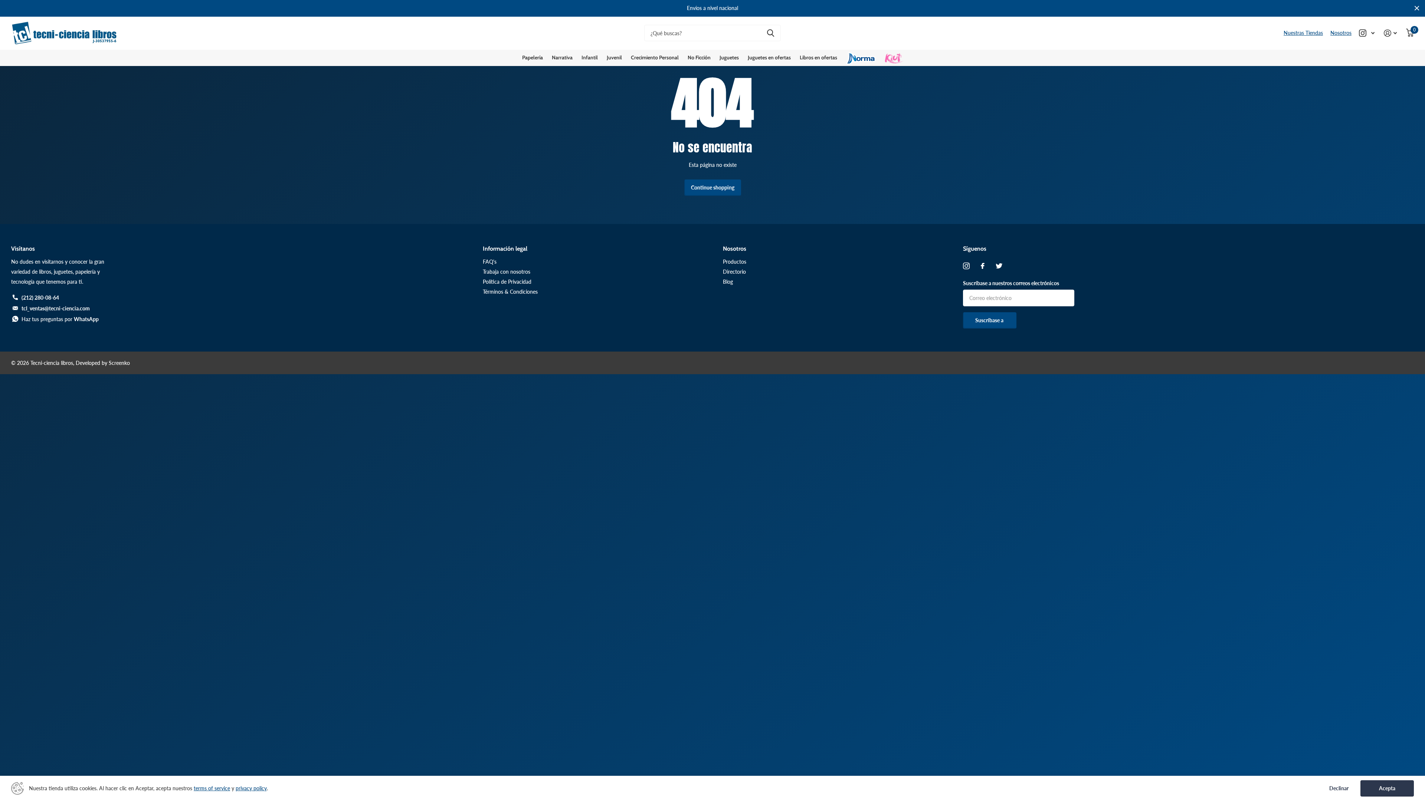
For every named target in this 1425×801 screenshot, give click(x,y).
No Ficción (699, 57)
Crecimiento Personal (655, 57)
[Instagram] (966, 266)
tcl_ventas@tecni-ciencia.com (56, 308)
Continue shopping (712, 187)
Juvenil (614, 57)
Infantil (590, 57)
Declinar (1339, 788)
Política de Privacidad (507, 281)
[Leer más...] (1367, 33)
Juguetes (729, 57)
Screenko (119, 363)
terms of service (212, 788)
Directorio (734, 271)
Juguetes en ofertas (769, 57)
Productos (734, 261)
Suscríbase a (990, 320)
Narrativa (562, 57)
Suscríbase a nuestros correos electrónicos (1011, 283)
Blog (728, 281)
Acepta (1387, 788)
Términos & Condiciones (510, 292)
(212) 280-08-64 (40, 297)
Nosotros (1341, 33)
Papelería (532, 57)
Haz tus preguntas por (60, 319)
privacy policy (251, 788)
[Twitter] (999, 265)
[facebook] (983, 266)
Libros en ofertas (818, 57)
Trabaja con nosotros (506, 271)
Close (1417, 8)
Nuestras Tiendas (1303, 33)
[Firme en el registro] (1390, 33)
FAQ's (490, 261)
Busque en (770, 33)
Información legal (505, 248)
